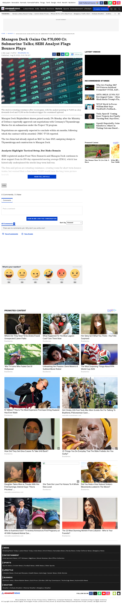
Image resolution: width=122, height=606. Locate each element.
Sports (66, 9)
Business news (8, 580)
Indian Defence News (84, 551)
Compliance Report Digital (90, 600)
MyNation (72, 2)
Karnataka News (59, 551)
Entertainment (76, 9)
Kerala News (70, 551)
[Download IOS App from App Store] (119, 593)
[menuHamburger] (115, 9)
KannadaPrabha (33, 2)
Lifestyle (88, 9)
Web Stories (62, 573)
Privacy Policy (42, 600)
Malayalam (6, 2)
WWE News (40, 565)
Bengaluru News (98, 551)
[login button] (112, 9)
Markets (58, 9)
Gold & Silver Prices (41, 14)
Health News (33, 573)
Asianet (10, 593)
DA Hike (41, 580)
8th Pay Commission (53, 580)
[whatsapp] (110, 3)
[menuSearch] (119, 9)
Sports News (7, 565)
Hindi (59, 2)
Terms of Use (32, 600)
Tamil (48, 2)
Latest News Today (26, 551)
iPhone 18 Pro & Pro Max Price (61, 14)
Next (119, 13)
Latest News (28, 9)
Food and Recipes (21, 573)
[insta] (119, 3)
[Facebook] (101, 3)
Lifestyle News (8, 573)
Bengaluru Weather (44, 588)
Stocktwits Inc (23, 53)
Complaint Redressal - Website (68, 600)
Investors (103, 600)
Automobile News (81, 580)
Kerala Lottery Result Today (22, 14)
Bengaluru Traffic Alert (82, 14)
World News (47, 551)
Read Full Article (42, 176)
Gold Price (34, 580)
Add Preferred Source (87, 3)
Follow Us (78, 54)
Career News (52, 573)
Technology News (67, 580)
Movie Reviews (42, 558)
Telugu (42, 2)
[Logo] (11, 9)
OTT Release (23, 558)
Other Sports (50, 565)
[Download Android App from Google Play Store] (114, 593)
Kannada (23, 2)
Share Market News (22, 580)
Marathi (64, 2)
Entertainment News (10, 558)
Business (50, 9)
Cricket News (18, 565)
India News (38, 551)
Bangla (53, 2)
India (37, 9)
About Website (20, 600)
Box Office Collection (56, 558)
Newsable (15, 2)
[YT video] (114, 3)
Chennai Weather (29, 588)
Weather (6, 588)
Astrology (42, 573)
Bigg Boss (32, 558)
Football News (29, 565)
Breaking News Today (10, 551)
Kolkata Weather (98, 14)
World (42, 9)
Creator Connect (101, 9)
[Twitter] (106, 3)
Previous (115, 13)
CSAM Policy (52, 600)
